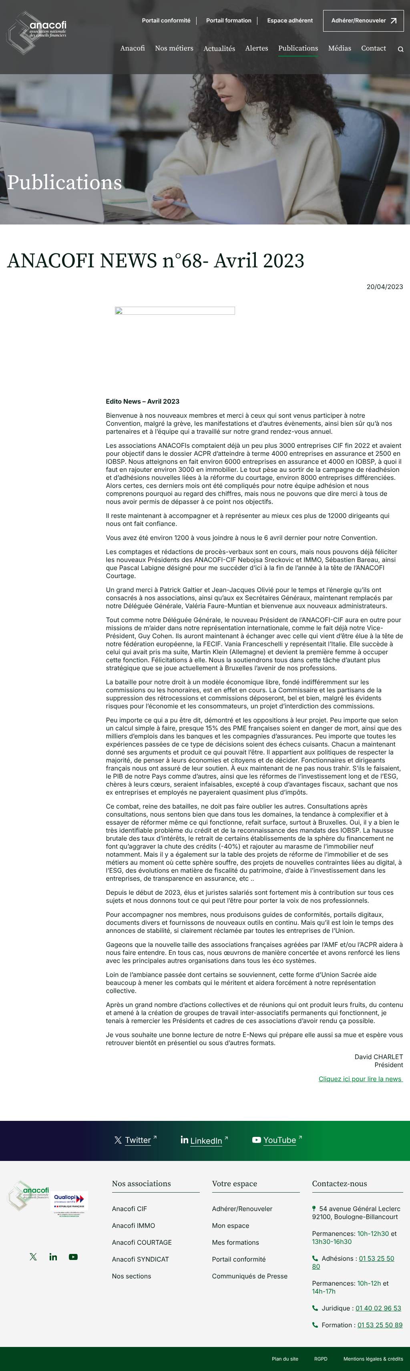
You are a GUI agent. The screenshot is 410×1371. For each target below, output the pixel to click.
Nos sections (131, 1276)
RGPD (321, 1359)
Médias (340, 48)
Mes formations (235, 1242)
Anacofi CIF (129, 1209)
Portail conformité (166, 20)
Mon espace (230, 1225)
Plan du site (285, 1359)
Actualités (219, 49)
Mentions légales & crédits (373, 1359)
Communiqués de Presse (250, 1276)
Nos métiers (174, 48)
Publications (298, 48)
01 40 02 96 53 (378, 1308)
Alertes (256, 48)
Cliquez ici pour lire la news (361, 1079)
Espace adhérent (290, 20)
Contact (373, 48)
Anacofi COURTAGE (142, 1242)
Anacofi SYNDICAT (140, 1259)
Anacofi (132, 48)
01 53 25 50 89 (380, 1325)
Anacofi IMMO (133, 1225)
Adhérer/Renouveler (359, 20)
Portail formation (228, 20)
